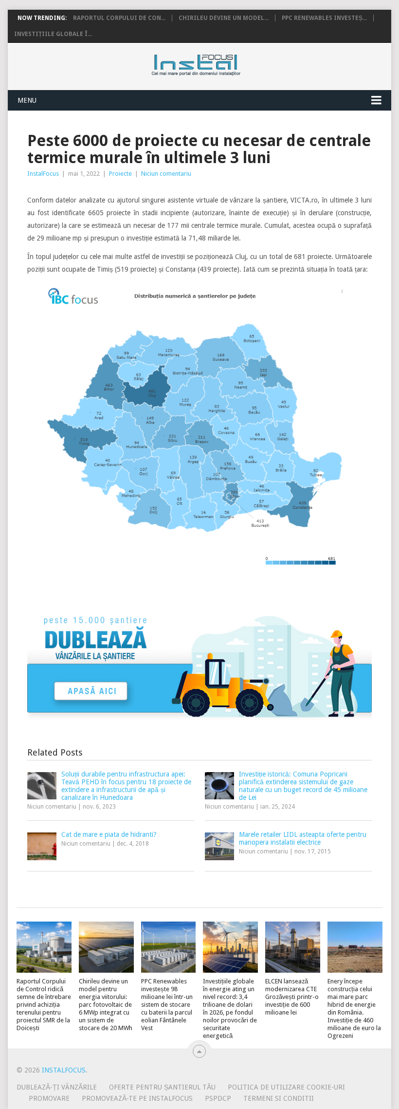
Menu (27, 100)
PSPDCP (218, 1098)
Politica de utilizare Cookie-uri (286, 1087)
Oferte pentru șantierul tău (162, 1087)
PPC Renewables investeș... (324, 18)
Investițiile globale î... (53, 34)
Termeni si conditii (278, 1098)
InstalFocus (218, 63)
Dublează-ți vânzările (57, 1087)
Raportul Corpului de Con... (119, 18)
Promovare (49, 1098)
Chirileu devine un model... (224, 18)
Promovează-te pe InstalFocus (137, 1098)
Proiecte (120, 173)
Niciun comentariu (166, 173)
